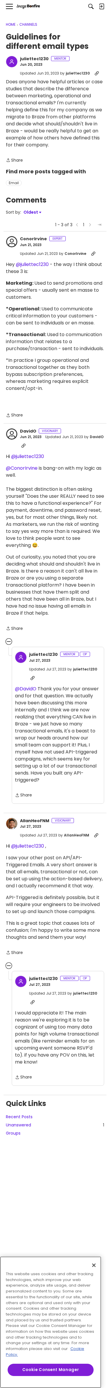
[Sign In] (101, 6)
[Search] (91, 6)
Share (14, 160)
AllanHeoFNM (34, 821)
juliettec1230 (34, 59)
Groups (13, 1133)
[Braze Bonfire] (28, 6)
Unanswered (55, 1125)
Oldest (31, 212)
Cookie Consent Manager (50, 1370)
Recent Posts (19, 1117)
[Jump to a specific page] (99, 224)
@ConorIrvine (22, 468)
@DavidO (25, 688)
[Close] (93, 1265)
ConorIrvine (33, 239)
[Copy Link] (96, 73)
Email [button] (14, 182)
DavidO (28, 431)
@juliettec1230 (32, 264)
